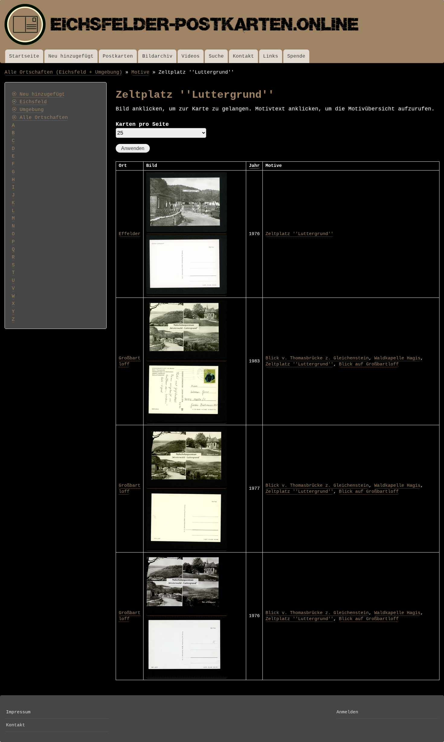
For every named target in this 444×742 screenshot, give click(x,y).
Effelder (129, 234)
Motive (140, 72)
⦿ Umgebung (28, 110)
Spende (296, 56)
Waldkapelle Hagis (397, 358)
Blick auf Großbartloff (369, 364)
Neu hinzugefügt (71, 56)
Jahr (254, 165)
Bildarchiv (157, 56)
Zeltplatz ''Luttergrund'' (299, 234)
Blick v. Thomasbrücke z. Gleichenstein (317, 358)
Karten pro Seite (142, 124)
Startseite (24, 56)
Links (270, 56)
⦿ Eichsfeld (29, 102)
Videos (191, 56)
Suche (216, 56)
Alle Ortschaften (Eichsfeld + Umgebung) (63, 72)
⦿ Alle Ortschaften (40, 117)
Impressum (18, 712)
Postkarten (118, 56)
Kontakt (243, 56)
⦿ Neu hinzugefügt (38, 94)
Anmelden (347, 712)
